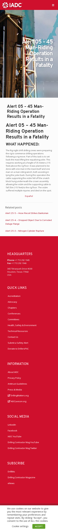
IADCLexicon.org (18, 401)
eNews (11, 483)
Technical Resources (18, 331)
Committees (13, 319)
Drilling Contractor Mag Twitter (22, 448)
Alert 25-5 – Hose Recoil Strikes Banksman (26, 213)
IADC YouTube (14, 436)
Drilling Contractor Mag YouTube (23, 442)
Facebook (12, 430)
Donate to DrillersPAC (18, 348)
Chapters (12, 307)
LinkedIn (12, 424)
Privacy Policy (14, 377)
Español (29, 196)
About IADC (13, 372)
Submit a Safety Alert (18, 342)
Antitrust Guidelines (17, 383)
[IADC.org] (12, 5)
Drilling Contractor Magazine (21, 477)
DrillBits (11, 471)
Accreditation (14, 296)
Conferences (14, 313)
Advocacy (12, 301)
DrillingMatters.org (19, 395)
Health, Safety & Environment (22, 325)
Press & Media (15, 389)
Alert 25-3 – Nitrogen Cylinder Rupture (24, 231)
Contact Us (13, 336)
